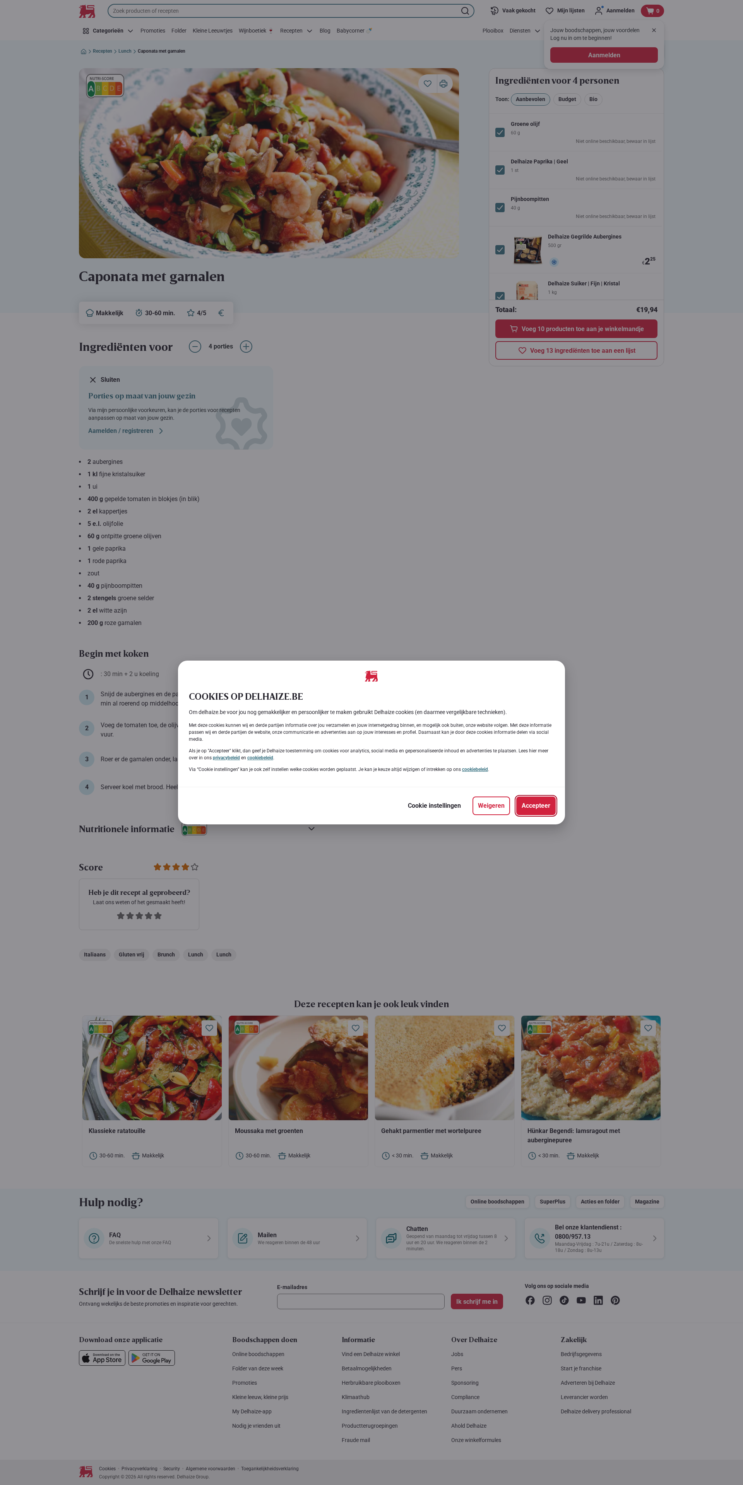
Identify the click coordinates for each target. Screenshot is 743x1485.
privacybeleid (226, 758)
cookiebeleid (260, 758)
